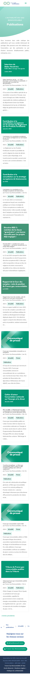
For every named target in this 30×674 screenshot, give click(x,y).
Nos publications (10, 626)
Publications (20, 89)
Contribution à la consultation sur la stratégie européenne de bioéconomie (13, 190)
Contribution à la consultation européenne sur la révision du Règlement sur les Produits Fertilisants (15, 138)
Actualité (10, 89)
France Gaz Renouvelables (13, 85)
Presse (18, 358)
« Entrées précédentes (8, 616)
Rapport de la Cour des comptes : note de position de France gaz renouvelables (14, 297)
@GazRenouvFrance (16, 643)
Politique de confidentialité (15, 671)
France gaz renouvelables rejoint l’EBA (13, 524)
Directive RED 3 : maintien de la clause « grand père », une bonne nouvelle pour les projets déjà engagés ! (15, 245)
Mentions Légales (20, 668)
